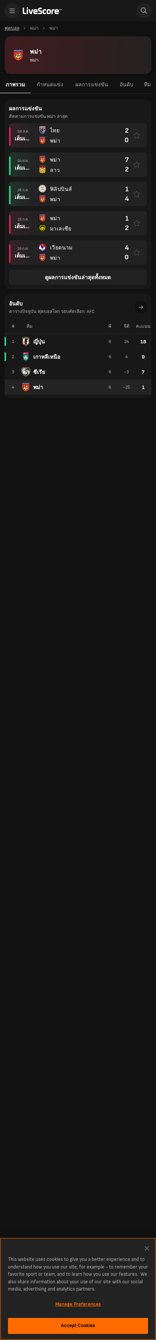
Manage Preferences (78, 1304)
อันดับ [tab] (126, 84)
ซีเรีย (39, 372)
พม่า (38, 387)
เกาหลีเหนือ (46, 357)
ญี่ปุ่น (39, 341)
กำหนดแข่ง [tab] (50, 84)
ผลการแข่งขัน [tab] (91, 84)
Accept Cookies (78, 1326)
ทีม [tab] (147, 84)
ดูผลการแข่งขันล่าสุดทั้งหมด (78, 277)
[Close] (147, 1248)
